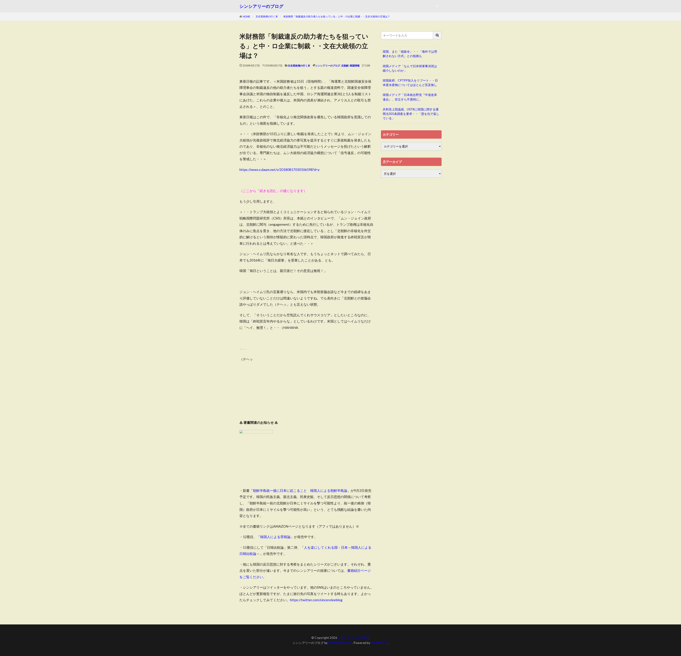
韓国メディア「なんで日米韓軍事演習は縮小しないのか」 (410, 68)
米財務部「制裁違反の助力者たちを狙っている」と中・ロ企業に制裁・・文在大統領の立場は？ (336, 16)
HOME (246, 16)
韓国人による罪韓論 (275, 537)
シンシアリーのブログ (261, 6)
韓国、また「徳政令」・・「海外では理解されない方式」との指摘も (410, 54)
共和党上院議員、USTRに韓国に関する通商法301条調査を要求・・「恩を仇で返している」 (411, 113)
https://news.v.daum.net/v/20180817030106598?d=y (279, 170)
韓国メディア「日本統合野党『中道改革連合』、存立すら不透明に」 (410, 97)
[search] (437, 35)
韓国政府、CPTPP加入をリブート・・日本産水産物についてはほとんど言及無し (410, 83)
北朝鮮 (345, 65)
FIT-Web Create (340, 643)
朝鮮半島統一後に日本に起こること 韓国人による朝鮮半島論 (300, 490)
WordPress (379, 643)
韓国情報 (355, 65)
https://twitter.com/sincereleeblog (316, 600)
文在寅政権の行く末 (267, 16)
